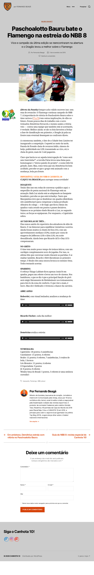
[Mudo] (66, 305)
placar (43, 381)
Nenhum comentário (48, 56)
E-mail (50, 485)
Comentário (24, 467)
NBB (39, 381)
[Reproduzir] (23, 305)
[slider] (70, 305)
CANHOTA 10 (15, 556)
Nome (23, 485)
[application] (47, 305)
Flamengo (33, 381)
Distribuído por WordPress (32, 556)
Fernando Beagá (38, 52)
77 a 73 (36, 118)
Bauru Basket (47, 21)
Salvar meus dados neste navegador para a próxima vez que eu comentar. (44, 503)
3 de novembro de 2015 (57, 52)
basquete (26, 381)
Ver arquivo (34, 421)
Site (21, 494)
